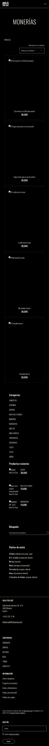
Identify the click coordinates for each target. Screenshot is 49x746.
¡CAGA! (23, 469)
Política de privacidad (10, 692)
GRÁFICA (5, 647)
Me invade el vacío (24, 308)
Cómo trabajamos (8, 678)
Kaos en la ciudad (26, 485)
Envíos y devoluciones (10, 688)
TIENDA (5, 661)
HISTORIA (6, 652)
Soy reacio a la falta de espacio (24, 111)
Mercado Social (28, 711)
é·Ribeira (12, 553)
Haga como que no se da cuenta (24, 177)
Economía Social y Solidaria (17, 713)
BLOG (4, 656)
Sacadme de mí (24, 374)
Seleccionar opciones (24, 118)
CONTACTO (6, 666)
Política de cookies (9, 697)
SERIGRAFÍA (6, 642)
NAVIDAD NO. (25, 501)
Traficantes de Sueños (17, 577)
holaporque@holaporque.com (12, 622)
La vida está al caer (24, 242)
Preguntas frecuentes (10, 683)
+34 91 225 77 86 (9, 616)
